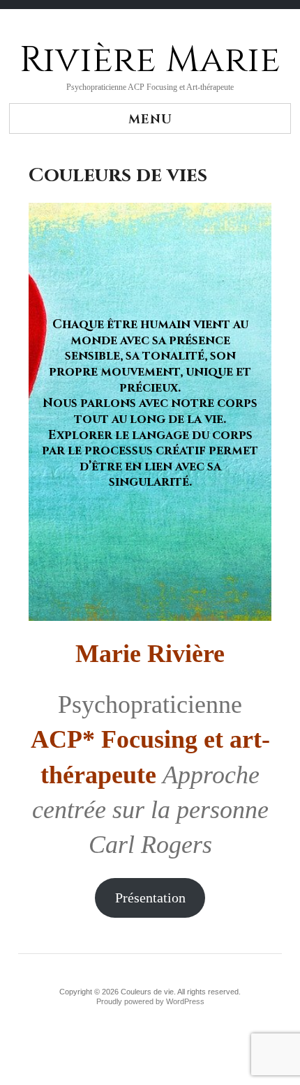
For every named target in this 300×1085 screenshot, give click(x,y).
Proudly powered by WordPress (150, 1001)
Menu (150, 119)
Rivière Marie (150, 60)
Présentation (150, 898)
